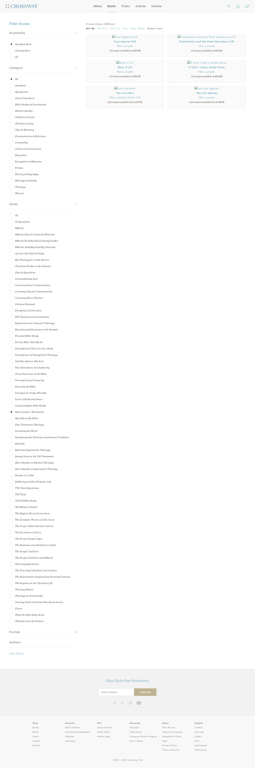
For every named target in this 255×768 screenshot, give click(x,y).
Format (14, 632)
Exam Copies (136, 741)
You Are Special (206, 93)
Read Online (103, 732)
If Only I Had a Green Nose (207, 67)
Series (13, 204)
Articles (140, 6)
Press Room (136, 732)
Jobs (164, 741)
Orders (198, 736)
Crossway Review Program (143, 736)
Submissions (201, 745)
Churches (69, 736)
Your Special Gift (124, 41)
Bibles (98, 6)
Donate (156, 6)
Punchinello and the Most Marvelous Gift (206, 41)
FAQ (197, 741)
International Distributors (77, 732)
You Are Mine (125, 93)
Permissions (200, 750)
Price (125, 28)
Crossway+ (70, 741)
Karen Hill (133, 97)
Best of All (125, 67)
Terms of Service (170, 750)
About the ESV (104, 727)
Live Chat (199, 732)
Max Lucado (125, 46)
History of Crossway (172, 732)
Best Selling (137, 28)
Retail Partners (72, 727)
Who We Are (168, 727)
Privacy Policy (169, 745)
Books (112, 6)
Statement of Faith (171, 736)
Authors (15, 642)
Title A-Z (102, 28)
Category (16, 68)
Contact (199, 727)
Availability (17, 33)
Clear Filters (16, 653)
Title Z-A (115, 28)
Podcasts (134, 727)
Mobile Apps (103, 736)
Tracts (125, 6)
